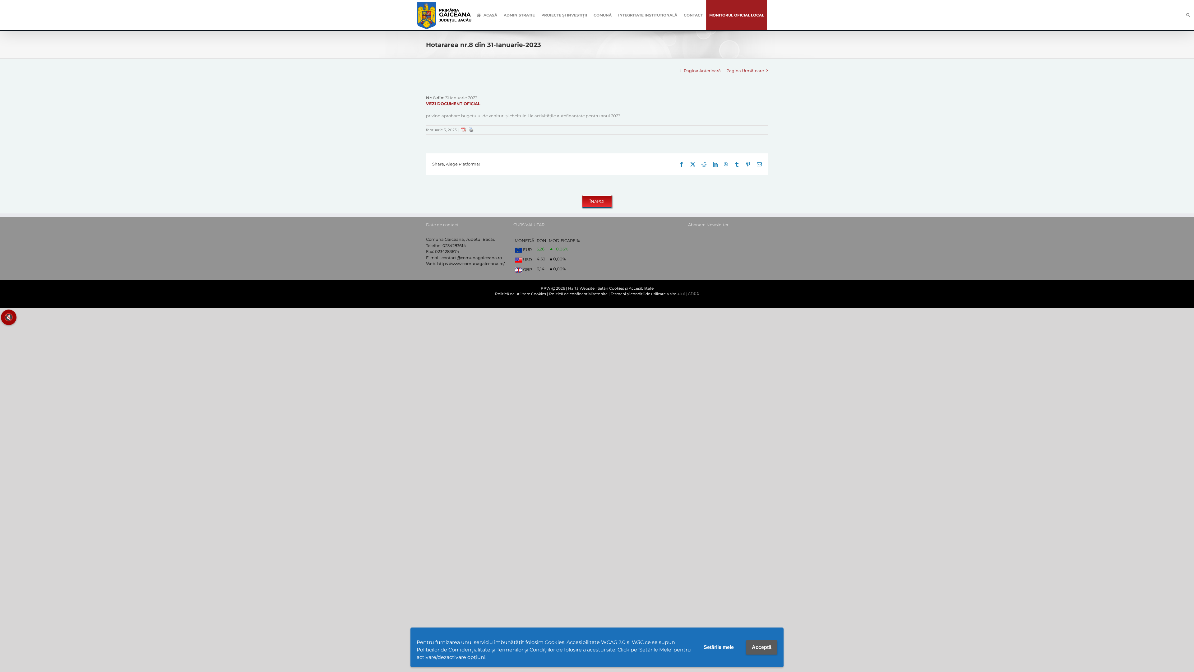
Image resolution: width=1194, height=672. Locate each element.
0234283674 (447, 251)
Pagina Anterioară (702, 70)
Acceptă (761, 647)
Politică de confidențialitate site (578, 294)
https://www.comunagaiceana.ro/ (471, 263)
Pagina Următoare (745, 70)
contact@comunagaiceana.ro (472, 257)
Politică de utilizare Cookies (520, 294)
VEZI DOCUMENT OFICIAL (453, 103)
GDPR (693, 294)
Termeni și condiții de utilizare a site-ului (648, 294)
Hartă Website (581, 288)
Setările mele (719, 647)
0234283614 (454, 245)
